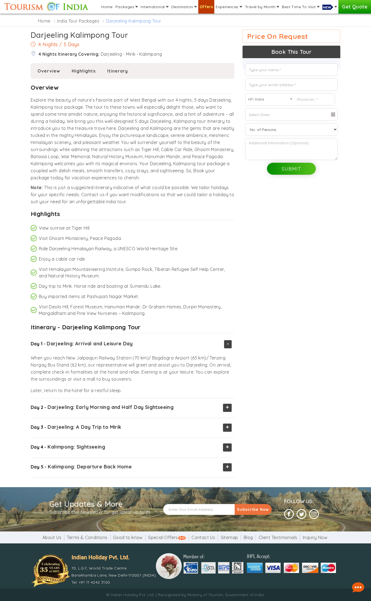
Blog (248, 537)
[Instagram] (314, 514)
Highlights (84, 71)
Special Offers (163, 537)
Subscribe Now (253, 509)
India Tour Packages (78, 21)
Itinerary (117, 71)
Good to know (128, 537)
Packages (125, 6)
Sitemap (229, 537)
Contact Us (203, 537)
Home (107, 6)
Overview (48, 71)
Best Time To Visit (299, 6)
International (153, 6)
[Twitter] (301, 514)
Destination (182, 6)
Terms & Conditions (87, 537)
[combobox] (269, 99)
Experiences (228, 6)
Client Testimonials (278, 537)
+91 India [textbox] (256, 99)
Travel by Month (260, 6)
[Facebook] (289, 514)
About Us (51, 537)
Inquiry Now (315, 537)
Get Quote (354, 7)
